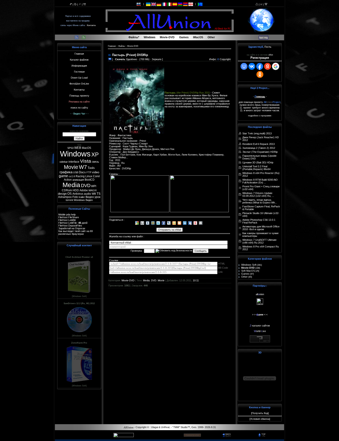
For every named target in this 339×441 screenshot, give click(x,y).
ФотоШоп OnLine (79, 83)
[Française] (164, 4)
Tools (91, 168)
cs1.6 (72, 176)
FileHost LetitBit (67, 220)
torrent (69, 200)
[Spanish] (174, 4)
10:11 (196, 280)
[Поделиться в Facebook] (163, 223)
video (95, 172)
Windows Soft (248, 264)
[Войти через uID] (244, 66)
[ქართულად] (190, 4)
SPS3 (70, 148)
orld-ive (260, 331)
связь (95, 161)
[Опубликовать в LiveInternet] (142, 223)
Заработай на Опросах (71, 228)
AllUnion (128, 427)
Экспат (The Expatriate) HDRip (260, 151)
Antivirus (77, 193)
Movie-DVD (132, 46)
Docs (82, 172)
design (62, 193)
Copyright (225, 59)
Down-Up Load (79, 77)
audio (87, 193)
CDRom (67, 190)
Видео (89, 200)
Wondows (79, 200)
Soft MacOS (248, 270)
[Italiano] (169, 4)
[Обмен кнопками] (260, 341)
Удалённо (126, 59)
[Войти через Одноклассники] (259, 74)
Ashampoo (65, 197)
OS (69, 193)
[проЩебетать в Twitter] (158, 223)
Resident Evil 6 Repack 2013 (258, 144)
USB (75, 172)
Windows (75, 154)
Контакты (91, 25)
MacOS (86, 148)
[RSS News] (83, 38)
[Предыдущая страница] (227, 434)
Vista (85, 161)
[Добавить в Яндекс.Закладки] (195, 223)
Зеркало (156, 59)
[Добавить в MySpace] (190, 223)
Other (244, 276)
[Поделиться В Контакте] (147, 223)
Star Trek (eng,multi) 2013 (257, 133)
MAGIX (93, 190)
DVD (85, 185)
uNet (270, 55)
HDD (76, 190)
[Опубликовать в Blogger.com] (179, 223)
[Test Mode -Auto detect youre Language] (200, 4)
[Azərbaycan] (180, 4)
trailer (82, 197)
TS (99, 193)
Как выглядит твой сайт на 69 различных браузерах (75, 232)
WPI (93, 186)
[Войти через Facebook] (259, 66)
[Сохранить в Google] (137, 223)
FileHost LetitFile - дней (72, 222)
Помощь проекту (79, 95)
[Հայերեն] (185, 4)
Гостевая (79, 71)
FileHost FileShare (68, 217)
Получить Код (260, 413)
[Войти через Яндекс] (267, 66)
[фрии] (260, 304)
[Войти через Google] (275, 66)
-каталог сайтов (260, 325)
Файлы (121, 46)
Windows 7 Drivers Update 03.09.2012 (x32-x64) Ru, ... (258, 194)
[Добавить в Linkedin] (185, 223)
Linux (88, 176)
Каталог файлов (79, 59)
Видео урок (93, 197)
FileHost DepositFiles (70, 225)
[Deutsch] (159, 4)
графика (65, 172)
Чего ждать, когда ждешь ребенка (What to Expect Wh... (259, 201)
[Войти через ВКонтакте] (251, 66)
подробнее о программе (259, 116)
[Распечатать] (200, 223)
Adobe (84, 190)
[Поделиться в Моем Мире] (153, 223)
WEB (77, 148)
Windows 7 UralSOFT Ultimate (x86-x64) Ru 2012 (259, 241)
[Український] (148, 4)
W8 (94, 193)
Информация (79, 65)
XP (95, 154)
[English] (153, 4)
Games (245, 273)
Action (68, 179)
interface (73, 161)
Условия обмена (259, 418)
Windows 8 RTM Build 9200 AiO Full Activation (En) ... (260, 181)
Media (71, 184)
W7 (83, 167)
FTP (88, 172)
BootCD (90, 179)
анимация (78, 179)
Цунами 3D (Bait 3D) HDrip (257, 162)
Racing (80, 176)
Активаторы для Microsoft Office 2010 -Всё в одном (261, 228)
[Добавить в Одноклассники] (174, 223)
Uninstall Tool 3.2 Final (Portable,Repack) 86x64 (256, 168)
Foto (75, 197)
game (63, 176)
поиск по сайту (79, 107)
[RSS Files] (76, 38)
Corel (96, 176)
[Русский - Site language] (139, 4)
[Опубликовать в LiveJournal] (169, 223)
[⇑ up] (262, 434)
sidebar (63, 161)
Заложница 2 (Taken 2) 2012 (258, 148)
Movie (71, 167)
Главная (79, 53)
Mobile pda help (67, 214)
